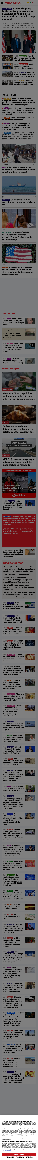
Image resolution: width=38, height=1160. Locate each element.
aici (10, 1134)
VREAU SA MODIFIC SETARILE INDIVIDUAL (19, 1157)
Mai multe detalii (22, 1126)
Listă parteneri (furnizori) (6, 1150)
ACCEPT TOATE (19, 1154)
